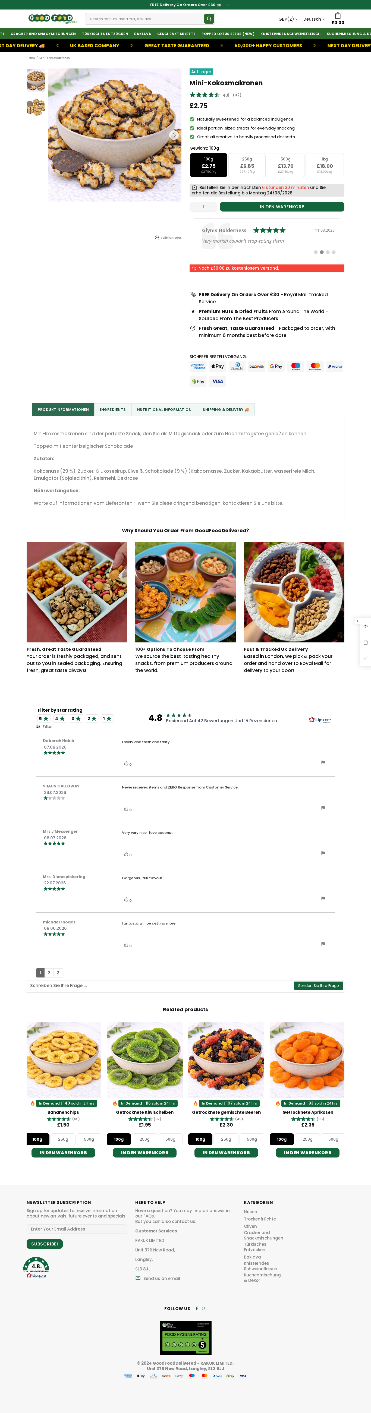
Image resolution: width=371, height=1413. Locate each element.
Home (31, 58)
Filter (47, 726)
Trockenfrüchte (260, 1219)
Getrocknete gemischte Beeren (226, 1112)
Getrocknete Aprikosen (307, 1112)
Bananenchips (63, 1112)
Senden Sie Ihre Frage (318, 985)
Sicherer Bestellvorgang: (218, 356)
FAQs (148, 1216)
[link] (267, 239)
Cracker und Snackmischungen (263, 1235)
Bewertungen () (215, 95)
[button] (63, 1119)
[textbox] (160, 985)
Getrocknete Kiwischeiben (145, 1112)
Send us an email (161, 1278)
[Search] (209, 19)
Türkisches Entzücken (255, 1247)
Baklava (252, 1257)
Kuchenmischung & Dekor (262, 1277)
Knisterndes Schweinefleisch (260, 1266)
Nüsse (250, 1212)
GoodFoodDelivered (52, 19)
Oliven (250, 1226)
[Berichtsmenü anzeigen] (323, 763)
